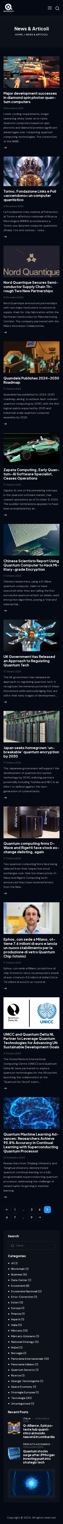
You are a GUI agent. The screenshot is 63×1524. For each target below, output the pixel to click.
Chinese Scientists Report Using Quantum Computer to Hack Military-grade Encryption (31, 565)
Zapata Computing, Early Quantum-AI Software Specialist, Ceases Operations (31, 473)
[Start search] (57, 8)
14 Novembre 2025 (36, 1420)
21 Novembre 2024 (13, 108)
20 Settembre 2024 (14, 1157)
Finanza (16, 1314)
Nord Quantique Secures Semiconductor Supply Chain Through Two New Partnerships (31, 286)
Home (19, 34)
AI (12, 1263)
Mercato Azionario (23, 1336)
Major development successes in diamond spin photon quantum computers (30, 97)
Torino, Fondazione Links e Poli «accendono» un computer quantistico (30, 195)
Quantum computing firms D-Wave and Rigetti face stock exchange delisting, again (31, 847)
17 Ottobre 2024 (12, 388)
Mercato (16, 1330)
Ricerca (16, 1375)
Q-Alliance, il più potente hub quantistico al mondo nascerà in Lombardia (39, 1431)
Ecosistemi (18, 1286)
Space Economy (21, 1387)
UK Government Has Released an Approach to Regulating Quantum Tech (29, 660)
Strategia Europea (23, 1392)
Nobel (15, 1347)
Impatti (15, 1319)
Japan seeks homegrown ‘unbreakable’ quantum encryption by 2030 (31, 751)
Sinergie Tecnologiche (25, 1381)
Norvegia (17, 1353)
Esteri (15, 1302)
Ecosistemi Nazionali (24, 1291)
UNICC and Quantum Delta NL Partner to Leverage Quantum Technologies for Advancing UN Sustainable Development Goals (31, 1040)
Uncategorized (20, 1403)
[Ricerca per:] (31, 1245)
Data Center (19, 1280)
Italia (14, 1325)
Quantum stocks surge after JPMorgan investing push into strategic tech (39, 1456)
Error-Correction (22, 1297)
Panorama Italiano (22, 1364)
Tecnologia (18, 1398)
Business (16, 1274)
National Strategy (22, 1342)
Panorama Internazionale (27, 1359)
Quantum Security (23, 1370)
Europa (16, 1308)
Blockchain (18, 1269)
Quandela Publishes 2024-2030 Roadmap (31, 380)
